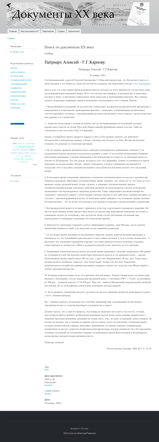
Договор (24, 149)
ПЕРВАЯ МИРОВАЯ (18, 96)
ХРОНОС (14, 68)
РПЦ (47, 369)
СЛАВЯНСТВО (16, 88)
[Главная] (78, 14)
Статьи (16, 181)
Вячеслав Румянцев (86, 433)
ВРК (15, 143)
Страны (61, 31)
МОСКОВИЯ (15, 108)
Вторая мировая (26, 146)
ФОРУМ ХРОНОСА (18, 72)
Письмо (27, 155)
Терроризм (29, 158)
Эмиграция (23, 161)
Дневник (16, 149)
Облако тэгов (18, 52)
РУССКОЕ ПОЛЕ (17, 76)
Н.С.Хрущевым (142, 83)
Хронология (74, 31)
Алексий (48, 385)
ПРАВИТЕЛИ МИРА (18, 92)
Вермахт (21, 143)
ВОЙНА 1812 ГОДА (18, 104)
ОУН (27, 153)
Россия (48, 393)
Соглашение (18, 158)
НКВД (20, 153)
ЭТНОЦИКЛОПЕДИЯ (19, 84)
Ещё (35, 164)
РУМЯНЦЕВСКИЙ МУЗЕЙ (21, 80)
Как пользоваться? (30, 31)
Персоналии (48, 31)
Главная (13, 31)
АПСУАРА (14, 100)
